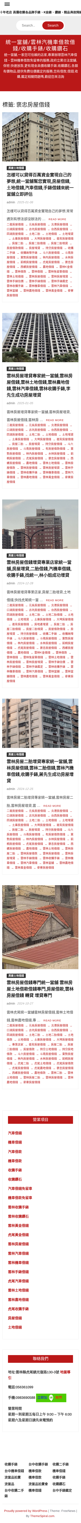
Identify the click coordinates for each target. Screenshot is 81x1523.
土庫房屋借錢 (20, 238)
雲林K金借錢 (42, 652)
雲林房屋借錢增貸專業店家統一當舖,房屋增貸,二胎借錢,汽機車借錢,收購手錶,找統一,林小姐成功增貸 (39, 568)
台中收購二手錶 (14, 1493)
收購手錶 (15, 1170)
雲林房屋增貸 (59, 276)
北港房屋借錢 (59, 224)
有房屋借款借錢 (55, 448)
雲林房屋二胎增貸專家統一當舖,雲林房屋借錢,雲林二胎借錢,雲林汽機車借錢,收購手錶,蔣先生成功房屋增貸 (40, 771)
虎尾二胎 (23, 1063)
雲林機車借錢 (37, 285)
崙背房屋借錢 (65, 238)
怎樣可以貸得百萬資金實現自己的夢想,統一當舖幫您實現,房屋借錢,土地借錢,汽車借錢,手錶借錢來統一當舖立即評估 (40, 184)
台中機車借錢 (14, 1471)
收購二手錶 (50, 633)
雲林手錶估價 (56, 662)
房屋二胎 (17, 243)
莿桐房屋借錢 (29, 262)
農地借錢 (48, 266)
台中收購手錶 (38, 1464)
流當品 (9, 1484)
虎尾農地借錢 (42, 1068)
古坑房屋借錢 (37, 229)
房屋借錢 (15, 1318)
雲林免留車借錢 (58, 271)
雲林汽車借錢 (59, 285)
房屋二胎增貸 (59, 243)
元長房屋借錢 (37, 224)
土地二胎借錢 (54, 614)
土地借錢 (51, 233)
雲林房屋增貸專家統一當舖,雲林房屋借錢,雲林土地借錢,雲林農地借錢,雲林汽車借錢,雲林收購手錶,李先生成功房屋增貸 (40, 385)
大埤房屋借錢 (42, 238)
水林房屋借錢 (56, 453)
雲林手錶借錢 (37, 281)
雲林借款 (20, 271)
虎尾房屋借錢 (51, 262)
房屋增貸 (34, 248)
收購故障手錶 (29, 252)
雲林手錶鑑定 (59, 281)
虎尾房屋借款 (65, 1063)
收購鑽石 (15, 1179)
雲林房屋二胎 (31, 1077)
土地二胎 (34, 233)
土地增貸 (67, 233)
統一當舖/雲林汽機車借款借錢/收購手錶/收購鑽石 (40, 45)
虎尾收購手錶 (18, 1309)
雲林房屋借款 (29, 853)
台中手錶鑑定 (62, 1490)
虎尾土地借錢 (42, 1063)
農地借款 (40, 1072)
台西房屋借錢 (59, 229)
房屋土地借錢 (16, 168)
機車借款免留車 (20, 1198)
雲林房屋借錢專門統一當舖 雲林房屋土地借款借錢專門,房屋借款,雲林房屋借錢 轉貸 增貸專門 (40, 989)
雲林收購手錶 (29, 472)
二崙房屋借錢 (15, 224)
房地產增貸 (41, 624)
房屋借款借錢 (56, 629)
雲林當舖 (54, 671)
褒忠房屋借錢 (56, 458)
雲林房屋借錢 (37, 276)
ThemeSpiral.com (42, 1516)
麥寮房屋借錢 (45, 867)
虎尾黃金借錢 (18, 1235)
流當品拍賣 (13, 1477)
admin (11, 202)
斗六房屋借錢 (51, 252)
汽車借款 (15, 1152)
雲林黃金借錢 (54, 290)
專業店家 (17, 1044)
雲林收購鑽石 (18, 1216)
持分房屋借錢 (54, 248)
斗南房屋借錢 (31, 448)
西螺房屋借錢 (29, 266)
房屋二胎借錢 (37, 243)
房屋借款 (29, 1049)
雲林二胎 (56, 1072)
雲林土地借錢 (51, 463)
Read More (57, 219)
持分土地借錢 (48, 1049)
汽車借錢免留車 (20, 1188)
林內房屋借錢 (51, 257)
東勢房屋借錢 (29, 257)
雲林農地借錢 (31, 290)
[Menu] (6, 4)
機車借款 (15, 1161)
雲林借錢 (37, 271)
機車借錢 (15, 1142)
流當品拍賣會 (38, 1484)
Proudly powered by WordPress (25, 1511)
